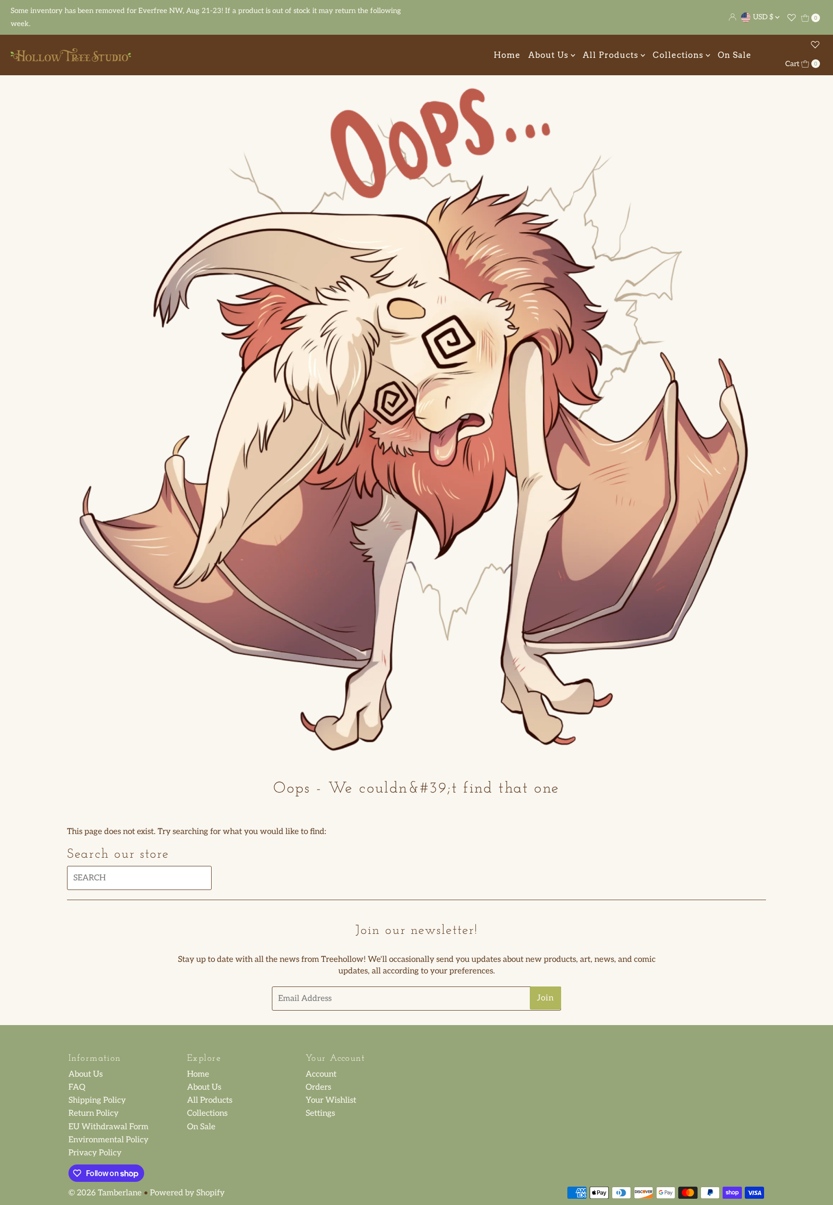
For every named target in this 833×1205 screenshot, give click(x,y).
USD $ (764, 17)
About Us (549, 55)
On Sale (735, 55)
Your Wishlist (331, 1100)
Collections (679, 55)
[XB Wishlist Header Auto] (791, 17)
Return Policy (93, 1114)
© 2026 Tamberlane (105, 1193)
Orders (318, 1087)
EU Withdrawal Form (108, 1127)
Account (321, 1074)
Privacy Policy (94, 1153)
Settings (320, 1114)
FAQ (76, 1087)
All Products (612, 55)
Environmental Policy (108, 1140)
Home (507, 55)
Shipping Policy (97, 1100)
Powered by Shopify (187, 1193)
